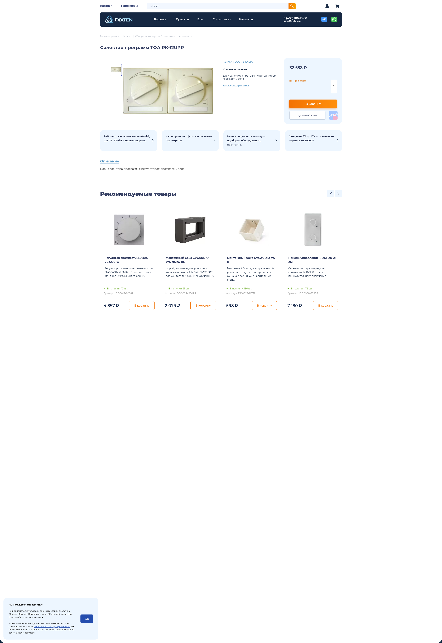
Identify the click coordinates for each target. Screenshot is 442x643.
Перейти (313, 140)
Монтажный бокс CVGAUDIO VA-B (251, 260)
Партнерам (129, 5)
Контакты (246, 19)
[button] (330, 193)
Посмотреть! (190, 140)
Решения (160, 19)
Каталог (106, 5)
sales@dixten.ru (292, 21)
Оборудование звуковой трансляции (155, 36)
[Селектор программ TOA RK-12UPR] (168, 91)
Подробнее (128, 140)
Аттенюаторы (186, 36)
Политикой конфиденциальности (52, 626)
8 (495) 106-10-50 (295, 18)
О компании (222, 19)
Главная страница (109, 36)
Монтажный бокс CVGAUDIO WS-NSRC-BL (187, 260)
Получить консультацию (251, 140)
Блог (200, 19)
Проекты (182, 19)
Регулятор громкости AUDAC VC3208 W (126, 260)
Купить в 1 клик (307, 115)
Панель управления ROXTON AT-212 (313, 260)
